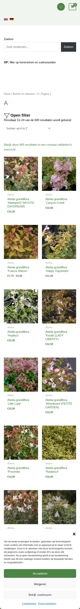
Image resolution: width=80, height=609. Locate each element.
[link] (6, 19)
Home (7, 93)
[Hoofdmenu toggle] (61, 7)
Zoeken (8, 39)
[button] (74, 534)
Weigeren (40, 584)
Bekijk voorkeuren (40, 594)
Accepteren (40, 573)
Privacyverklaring (47, 603)
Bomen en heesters (24, 93)
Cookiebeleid (29, 603)
